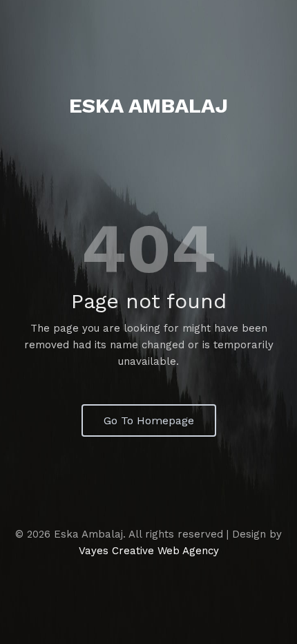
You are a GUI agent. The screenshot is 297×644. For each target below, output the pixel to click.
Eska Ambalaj (148, 105)
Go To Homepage (149, 420)
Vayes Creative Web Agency (149, 550)
